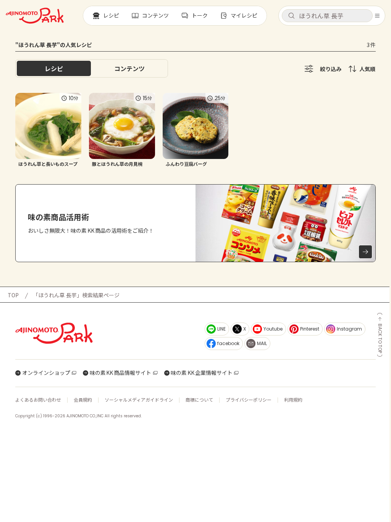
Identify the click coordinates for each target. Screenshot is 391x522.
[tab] (129, 68)
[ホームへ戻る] (35, 16)
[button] (327, 15)
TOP (13, 295)
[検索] (291, 16)
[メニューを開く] (377, 15)
